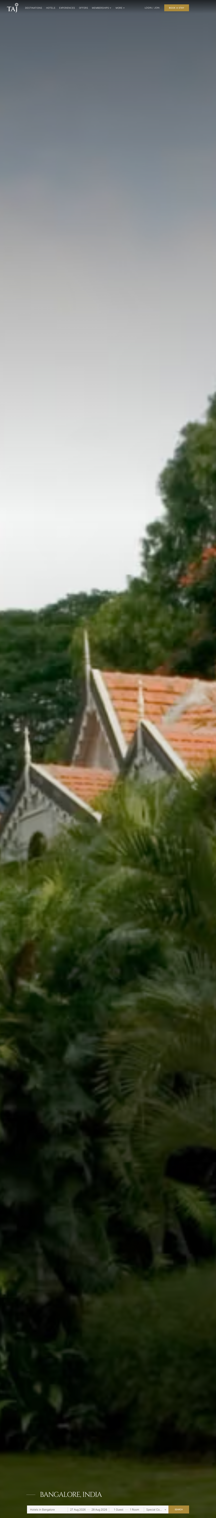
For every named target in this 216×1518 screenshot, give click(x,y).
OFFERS (83, 8)
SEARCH (179, 1509)
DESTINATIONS (33, 8)
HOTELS (50, 8)
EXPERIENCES (67, 8)
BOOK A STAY (176, 8)
